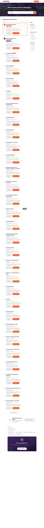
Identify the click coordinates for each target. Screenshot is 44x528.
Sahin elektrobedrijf (10, 65)
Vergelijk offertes (16, 33)
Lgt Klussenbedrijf (9, 286)
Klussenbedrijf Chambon (11, 24)
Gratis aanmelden (21, 448)
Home (8, 5)
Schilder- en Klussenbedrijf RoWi (12, 336)
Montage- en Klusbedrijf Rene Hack (13, 388)
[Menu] (40, 1)
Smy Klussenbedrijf (10, 78)
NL (31, 1)
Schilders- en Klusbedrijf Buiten (12, 260)
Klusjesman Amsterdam (19, 432)
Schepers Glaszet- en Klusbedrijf (12, 400)
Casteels (8, 299)
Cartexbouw (8, 91)
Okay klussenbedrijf (10, 117)
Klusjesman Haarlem (10, 434)
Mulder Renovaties (10, 208)
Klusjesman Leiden (32, 432)
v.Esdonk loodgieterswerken (11, 361)
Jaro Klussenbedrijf (10, 221)
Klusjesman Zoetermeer (18, 434)
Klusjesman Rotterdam (11, 432)
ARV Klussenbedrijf (10, 129)
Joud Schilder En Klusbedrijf (11, 142)
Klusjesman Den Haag (26, 432)
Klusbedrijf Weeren (10, 311)
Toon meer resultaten (15, 412)
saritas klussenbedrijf (10, 155)
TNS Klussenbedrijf (10, 247)
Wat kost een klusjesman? (11, 428)
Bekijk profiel (9, 33)
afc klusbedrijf (9, 53)
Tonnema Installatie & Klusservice (13, 349)
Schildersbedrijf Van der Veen (12, 324)
